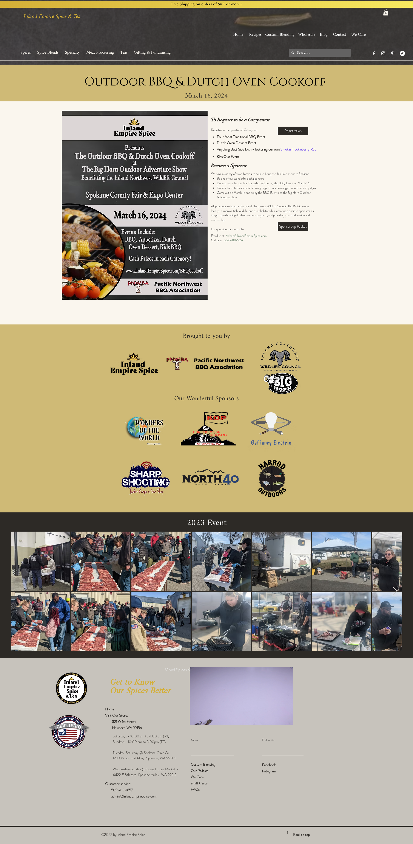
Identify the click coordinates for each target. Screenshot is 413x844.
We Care (197, 776)
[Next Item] (394, 591)
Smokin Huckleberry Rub (298, 149)
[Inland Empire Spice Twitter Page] (402, 53)
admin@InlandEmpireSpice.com (134, 796)
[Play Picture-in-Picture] (280, 719)
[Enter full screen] (287, 719)
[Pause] (195, 719)
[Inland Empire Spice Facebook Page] (373, 53)
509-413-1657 (122, 790)
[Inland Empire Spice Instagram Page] (383, 53)
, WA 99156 (133, 727)
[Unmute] (202, 719)
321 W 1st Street (122, 721)
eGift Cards (199, 783)
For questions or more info (227, 229)
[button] (385, 12)
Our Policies (199, 770)
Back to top (301, 834)
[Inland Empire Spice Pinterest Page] (392, 53)
